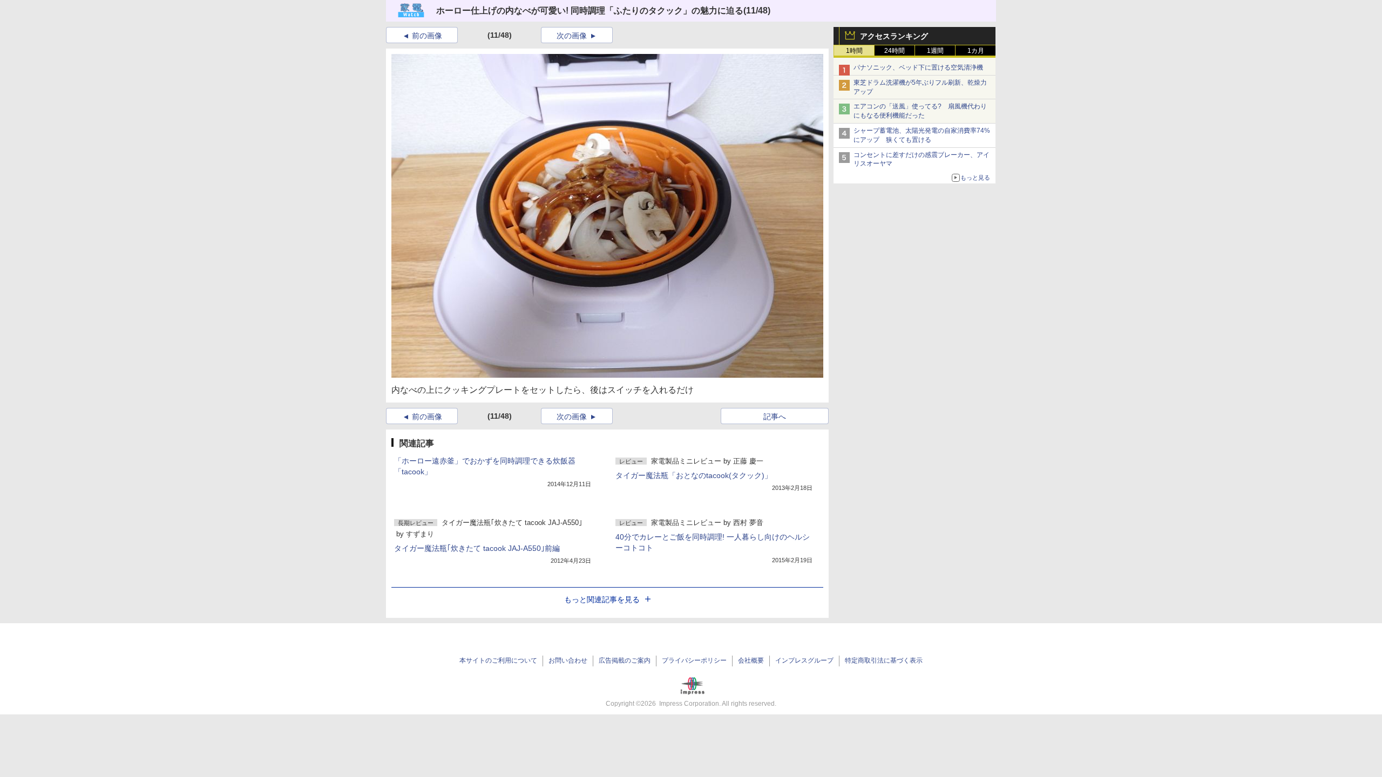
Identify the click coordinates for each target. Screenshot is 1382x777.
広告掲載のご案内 (625, 660)
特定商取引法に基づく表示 (884, 660)
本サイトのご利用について (498, 660)
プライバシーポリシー (694, 660)
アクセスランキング (894, 36)
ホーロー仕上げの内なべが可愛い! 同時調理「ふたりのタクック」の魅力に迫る (589, 10)
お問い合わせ (567, 660)
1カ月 (975, 50)
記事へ (774, 416)
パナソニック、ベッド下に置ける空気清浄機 (918, 67)
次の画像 (572, 35)
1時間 (854, 50)
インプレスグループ (804, 660)
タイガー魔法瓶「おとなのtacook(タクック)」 (693, 475)
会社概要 (751, 660)
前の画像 (427, 35)
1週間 (935, 50)
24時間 (894, 50)
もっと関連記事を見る (602, 599)
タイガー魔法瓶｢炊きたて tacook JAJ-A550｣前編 (477, 548)
